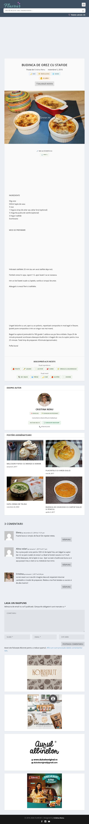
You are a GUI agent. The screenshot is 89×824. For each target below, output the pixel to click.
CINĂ (45, 377)
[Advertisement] (44, 38)
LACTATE (39, 369)
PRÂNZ (34, 377)
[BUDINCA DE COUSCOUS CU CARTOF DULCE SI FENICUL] (64, 490)
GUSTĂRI (55, 377)
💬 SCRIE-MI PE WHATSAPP (51, 422)
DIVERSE (67, 377)
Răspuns (66, 539)
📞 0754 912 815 (44, 427)
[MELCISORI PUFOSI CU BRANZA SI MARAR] (25, 450)
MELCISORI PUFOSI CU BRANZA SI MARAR (24, 464)
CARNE (50, 369)
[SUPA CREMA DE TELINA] (25, 489)
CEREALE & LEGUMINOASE (66, 369)
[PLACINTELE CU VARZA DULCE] (64, 453)
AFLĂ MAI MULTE (35, 422)
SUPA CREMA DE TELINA (17, 504)
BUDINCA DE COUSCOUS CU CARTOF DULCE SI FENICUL (64, 508)
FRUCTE (16, 369)
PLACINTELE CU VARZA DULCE (58, 470)
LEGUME (27, 369)
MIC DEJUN (23, 377)
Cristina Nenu (40, 69)
